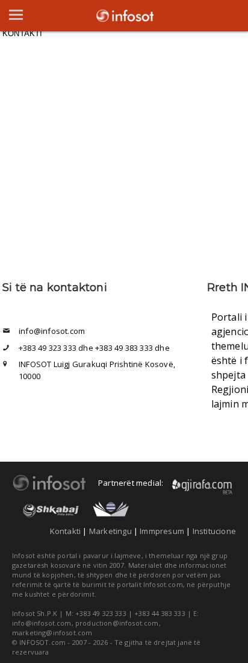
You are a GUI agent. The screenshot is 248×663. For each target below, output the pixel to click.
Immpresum (162, 531)
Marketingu (110, 531)
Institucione (214, 531)
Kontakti (65, 531)
